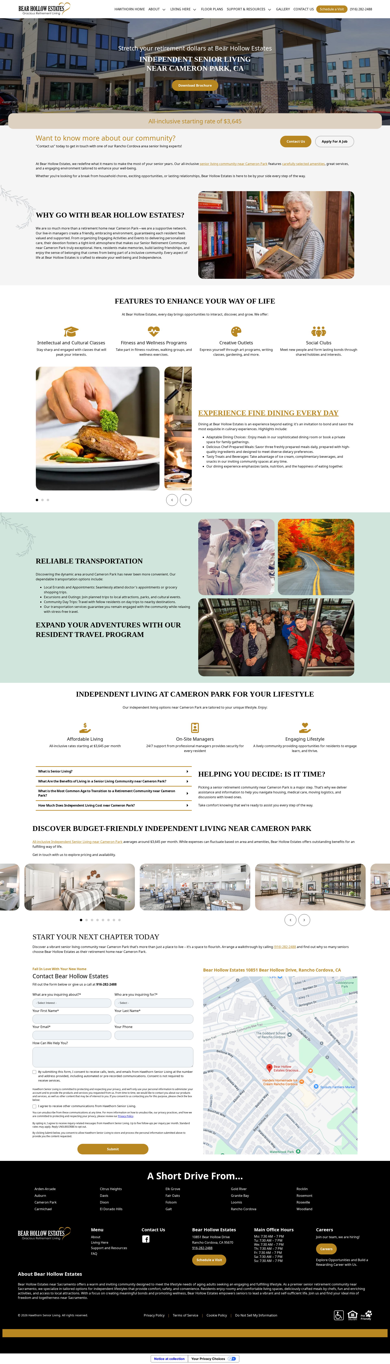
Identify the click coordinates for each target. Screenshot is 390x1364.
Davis (104, 1195)
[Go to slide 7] (114, 920)
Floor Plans (212, 9)
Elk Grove (173, 1188)
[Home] (44, 9)
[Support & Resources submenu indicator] (269, 9)
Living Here (180, 9)
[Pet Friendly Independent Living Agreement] (366, 1315)
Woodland (304, 1209)
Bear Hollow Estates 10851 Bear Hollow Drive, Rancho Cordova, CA (272, 970)
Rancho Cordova (243, 1209)
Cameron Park (46, 1202)
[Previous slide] (172, 500)
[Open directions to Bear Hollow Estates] (280, 1065)
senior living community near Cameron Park (234, 164)
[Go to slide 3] (48, 500)
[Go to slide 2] (42, 500)
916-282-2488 (106, 984)
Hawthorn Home (130, 9)
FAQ (94, 1253)
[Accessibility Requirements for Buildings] (338, 1315)
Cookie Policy (217, 1315)
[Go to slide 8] (119, 920)
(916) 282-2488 (361, 9)
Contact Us (304, 9)
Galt (169, 1209)
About (154, 9)
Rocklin (302, 1188)
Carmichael (43, 1209)
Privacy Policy (125, 1116)
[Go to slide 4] (97, 920)
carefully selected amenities (303, 164)
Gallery (283, 9)
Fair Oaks (173, 1195)
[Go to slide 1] (37, 500)
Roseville (303, 1202)
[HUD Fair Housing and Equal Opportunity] (352, 1315)
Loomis (236, 1202)
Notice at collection (169, 1359)
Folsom (171, 1202)
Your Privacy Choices (208, 1359)
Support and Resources (109, 1248)
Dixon (104, 1202)
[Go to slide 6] (108, 920)
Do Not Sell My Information (256, 1315)
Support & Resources (246, 9)
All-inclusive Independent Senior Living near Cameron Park (77, 841)
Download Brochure (195, 85)
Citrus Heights (111, 1188)
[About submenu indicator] (164, 9)
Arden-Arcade (45, 1188)
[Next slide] (186, 500)
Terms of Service (185, 1315)
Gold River (239, 1188)
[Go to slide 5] (103, 920)
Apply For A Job (335, 141)
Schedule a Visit (332, 9)
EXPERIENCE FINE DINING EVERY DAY (268, 413)
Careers (326, 1249)
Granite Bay (240, 1195)
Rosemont (304, 1195)
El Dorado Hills (111, 1209)
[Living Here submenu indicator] (194, 9)
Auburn (40, 1195)
